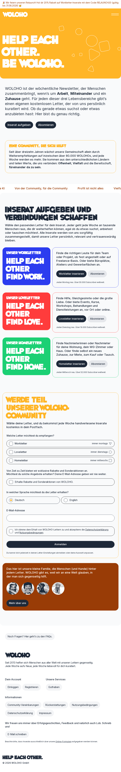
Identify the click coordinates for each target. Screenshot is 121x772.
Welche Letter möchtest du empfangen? (30, 435)
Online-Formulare (63, 741)
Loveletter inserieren (71, 318)
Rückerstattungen (55, 704)
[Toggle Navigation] (115, 14)
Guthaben (54, 687)
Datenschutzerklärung (96, 529)
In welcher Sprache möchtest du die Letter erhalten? (37, 492)
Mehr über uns (17, 603)
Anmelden (60, 544)
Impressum (45, 713)
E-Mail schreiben (17, 734)
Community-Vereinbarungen (23, 704)
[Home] (17, 655)
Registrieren (31, 687)
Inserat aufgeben (19, 124)
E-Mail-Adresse (15, 510)
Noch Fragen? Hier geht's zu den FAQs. (30, 636)
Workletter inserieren (71, 273)
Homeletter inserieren (72, 363)
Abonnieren (46, 124)
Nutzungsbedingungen (31, 532)
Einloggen (13, 687)
